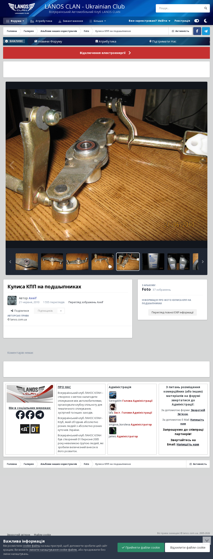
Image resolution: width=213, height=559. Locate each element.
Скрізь (192, 8)
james (112, 436)
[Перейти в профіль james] (112, 430)
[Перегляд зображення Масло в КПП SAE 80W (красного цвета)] (153, 261)
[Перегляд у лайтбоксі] (106, 165)
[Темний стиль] (205, 21)
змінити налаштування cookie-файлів (53, 549)
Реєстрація (182, 21)
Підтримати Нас (138, 41)
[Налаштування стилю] (196, 21)
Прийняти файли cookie (142, 547)
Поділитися (21, 311)
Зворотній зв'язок (18, 534)
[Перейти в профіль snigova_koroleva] (112, 418)
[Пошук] (206, 8)
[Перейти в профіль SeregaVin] (112, 395)
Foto (146, 289)
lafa (111, 412)
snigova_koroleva (119, 424)
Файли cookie (42, 534)
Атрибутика (43, 21)
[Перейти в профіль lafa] (112, 406)
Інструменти (190, 241)
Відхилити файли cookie (187, 547)
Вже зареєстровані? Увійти (148, 21)
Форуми (15, 21)
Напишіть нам (188, 444)
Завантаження (72, 21)
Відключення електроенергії (103, 53)
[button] (10, 261)
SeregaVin (115, 401)
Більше (98, 21)
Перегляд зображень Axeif (85, 302)
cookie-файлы (31, 546)
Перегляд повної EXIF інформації (172, 312)
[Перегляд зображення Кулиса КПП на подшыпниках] (27, 261)
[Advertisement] (106, 69)
